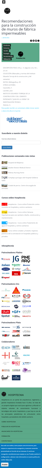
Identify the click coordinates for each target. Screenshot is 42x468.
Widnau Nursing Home (16, 173)
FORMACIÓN (6, 436)
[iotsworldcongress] (16, 363)
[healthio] (26, 355)
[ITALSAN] (6, 265)
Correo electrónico (9, 139)
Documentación (8, 56)
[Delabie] (6, 273)
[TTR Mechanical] (6, 331)
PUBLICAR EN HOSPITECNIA (11, 426)
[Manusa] (26, 306)
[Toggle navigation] (3, 1)
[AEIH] (6, 347)
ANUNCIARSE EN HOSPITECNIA (12, 431)
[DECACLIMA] (6, 306)
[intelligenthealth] (6, 363)
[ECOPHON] (6, 301)
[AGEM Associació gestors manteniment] (16, 347)
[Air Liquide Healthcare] (6, 259)
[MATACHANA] (6, 327)
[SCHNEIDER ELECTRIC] (16, 265)
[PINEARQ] (26, 259)
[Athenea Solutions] (16, 377)
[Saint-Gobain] (26, 269)
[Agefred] (16, 269)
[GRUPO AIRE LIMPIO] (6, 290)
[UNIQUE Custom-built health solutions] (16, 370)
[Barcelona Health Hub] (6, 370)
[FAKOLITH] (16, 316)
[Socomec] (16, 301)
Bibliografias (7, 59)
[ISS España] (16, 306)
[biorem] (16, 355)
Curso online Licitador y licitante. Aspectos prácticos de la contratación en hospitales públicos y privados (20, 233)
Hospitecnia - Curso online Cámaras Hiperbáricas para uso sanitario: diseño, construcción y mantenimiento (21, 215)
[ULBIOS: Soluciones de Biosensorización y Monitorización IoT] (26, 331)
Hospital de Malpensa (15, 163)
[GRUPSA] (26, 296)
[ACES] (26, 370)
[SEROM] (26, 273)
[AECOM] (26, 335)
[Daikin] (26, 290)
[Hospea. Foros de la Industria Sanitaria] (6, 355)
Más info (9, 460)
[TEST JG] (16, 327)
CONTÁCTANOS (7, 441)
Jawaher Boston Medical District (19, 168)
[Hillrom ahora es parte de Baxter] (26, 265)
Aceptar (5, 464)
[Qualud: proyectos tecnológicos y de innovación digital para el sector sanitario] (6, 316)
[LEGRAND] (6, 277)
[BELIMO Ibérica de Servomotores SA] (16, 335)
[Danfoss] (6, 312)
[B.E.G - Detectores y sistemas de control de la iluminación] (16, 273)
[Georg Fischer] (16, 312)
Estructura (6, 48)
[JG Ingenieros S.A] (16, 259)
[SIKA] (16, 290)
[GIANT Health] (6, 377)
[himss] (26, 347)
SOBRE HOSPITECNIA (9, 422)
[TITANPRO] (16, 331)
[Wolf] (6, 335)
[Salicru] (26, 316)
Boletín (24, 133)
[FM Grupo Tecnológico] (6, 296)
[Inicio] (7, 11)
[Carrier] (6, 269)
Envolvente (6, 45)
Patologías (6, 53)
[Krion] (16, 296)
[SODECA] (26, 301)
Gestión (5, 51)
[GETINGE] (26, 327)
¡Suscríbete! (7, 147)
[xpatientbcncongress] (26, 363)
